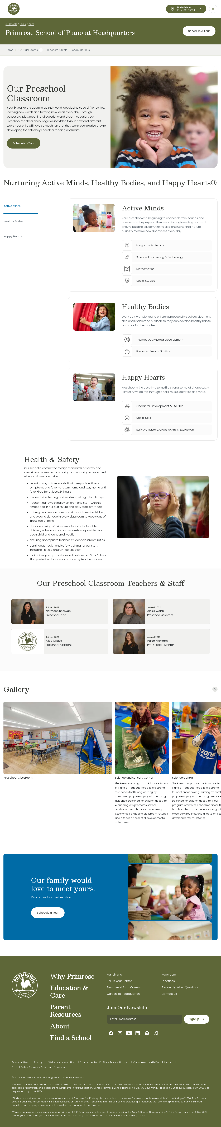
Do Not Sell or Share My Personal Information (39, 1067)
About (59, 1026)
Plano (31, 23)
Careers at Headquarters (123, 994)
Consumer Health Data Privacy (152, 1062)
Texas (23, 23)
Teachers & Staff (57, 50)
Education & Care (69, 991)
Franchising (114, 975)
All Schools (11, 23)
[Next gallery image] (215, 689)
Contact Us (169, 994)
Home (9, 50)
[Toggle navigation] (213, 9)
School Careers (80, 50)
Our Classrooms (27, 50)
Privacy (38, 1062)
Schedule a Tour (199, 31)
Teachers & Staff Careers (124, 987)
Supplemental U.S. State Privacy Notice (103, 1062)
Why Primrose (72, 976)
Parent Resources (65, 1010)
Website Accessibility (61, 1062)
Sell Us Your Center (119, 981)
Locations (168, 981)
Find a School (71, 1037)
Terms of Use (20, 1062)
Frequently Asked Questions (180, 987)
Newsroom (169, 975)
